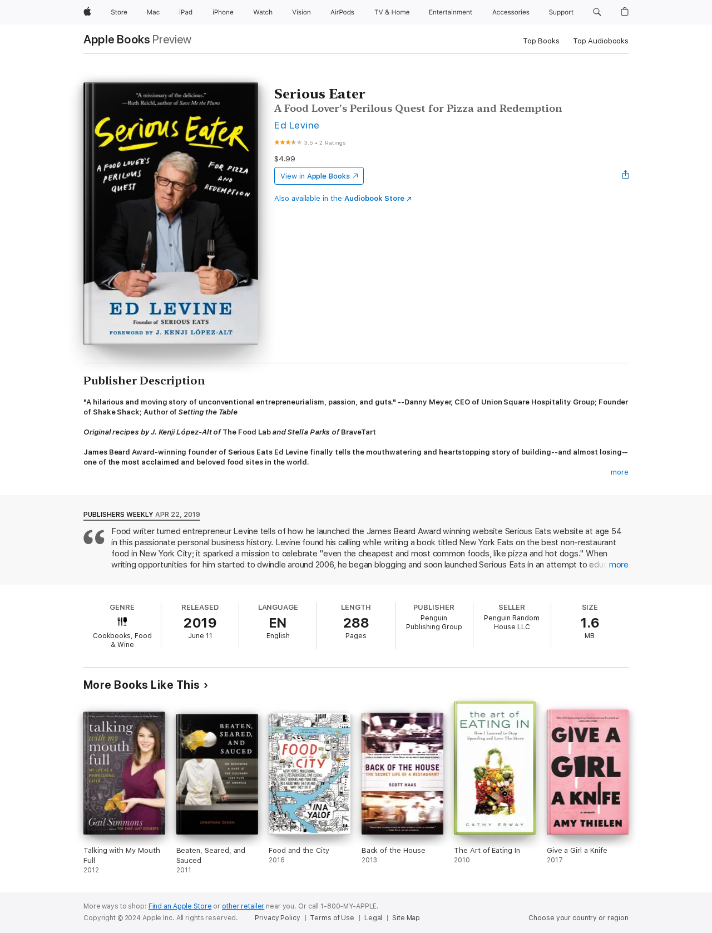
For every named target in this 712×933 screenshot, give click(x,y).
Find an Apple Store (180, 906)
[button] (597, 12)
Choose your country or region (578, 918)
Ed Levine (296, 125)
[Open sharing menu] (626, 176)
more (620, 472)
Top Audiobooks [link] (601, 41)
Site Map (406, 918)
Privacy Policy (277, 918)
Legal (373, 918)
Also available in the (339, 198)
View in (315, 176)
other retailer (243, 906)
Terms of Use (332, 918)
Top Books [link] (541, 41)
